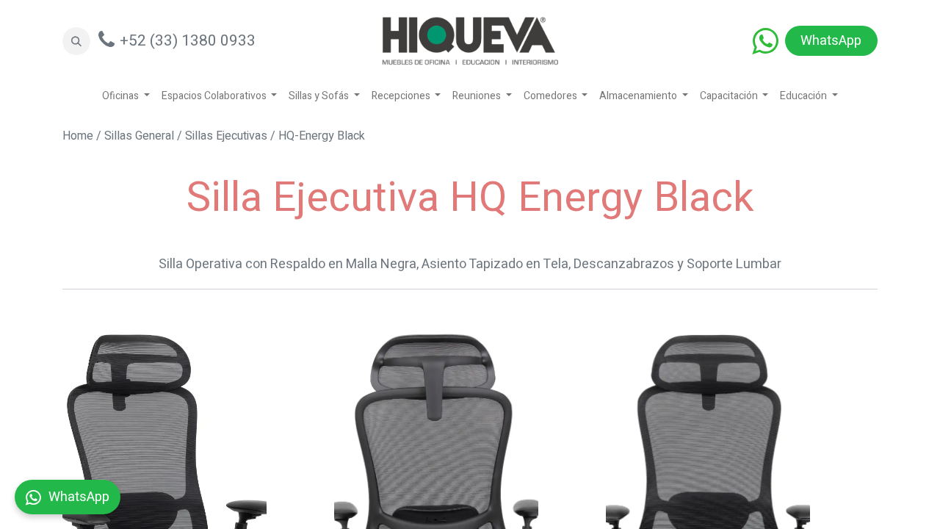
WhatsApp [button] (78, 497)
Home (77, 136)
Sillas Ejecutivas (226, 136)
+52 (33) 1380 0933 (188, 40)
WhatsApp (830, 41)
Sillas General (139, 136)
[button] (76, 41)
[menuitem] (126, 95)
